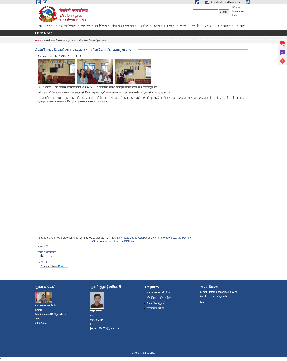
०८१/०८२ (42, 262)
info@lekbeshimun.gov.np (223, 291)
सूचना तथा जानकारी (164, 25)
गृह (40, 25)
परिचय (50, 25)
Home (38, 40)
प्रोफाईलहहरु (223, 25)
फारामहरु (240, 25)
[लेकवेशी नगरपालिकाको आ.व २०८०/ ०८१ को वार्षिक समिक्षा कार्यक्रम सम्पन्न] (56, 71)
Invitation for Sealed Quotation (170, 39)
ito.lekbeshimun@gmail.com (215, 296)
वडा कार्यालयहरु (67, 25)
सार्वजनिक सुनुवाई (156, 303)
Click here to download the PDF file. (113, 241)
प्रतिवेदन (144, 25)
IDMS (207, 25)
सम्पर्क (195, 25)
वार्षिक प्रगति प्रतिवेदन (158, 292)
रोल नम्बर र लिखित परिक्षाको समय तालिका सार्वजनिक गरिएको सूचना (225, 39)
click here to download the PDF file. (171, 237)
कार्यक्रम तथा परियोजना (94, 25)
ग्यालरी (183, 25)
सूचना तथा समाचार (47, 252)
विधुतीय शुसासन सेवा (123, 25)
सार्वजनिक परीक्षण (155, 308)
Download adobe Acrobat (132, 237)
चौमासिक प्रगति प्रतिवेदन (160, 297)
